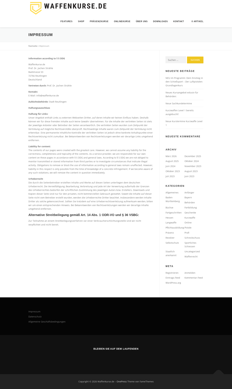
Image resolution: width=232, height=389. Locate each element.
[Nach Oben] (218, 374)
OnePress (122, 381)
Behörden (189, 202)
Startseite (32, 46)
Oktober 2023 (173, 171)
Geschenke (190, 212)
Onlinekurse (122, 21)
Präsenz (170, 232)
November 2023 (192, 166)
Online (188, 222)
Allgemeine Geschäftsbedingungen (46, 321)
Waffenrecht (191, 256)
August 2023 (191, 171)
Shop (81, 21)
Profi (186, 232)
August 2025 (172, 161)
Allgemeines (172, 192)
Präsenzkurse (99, 21)
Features (66, 21)
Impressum (34, 311)
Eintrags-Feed (173, 277)
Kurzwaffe (189, 217)
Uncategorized (192, 251)
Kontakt (178, 21)
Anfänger (189, 192)
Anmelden (189, 272)
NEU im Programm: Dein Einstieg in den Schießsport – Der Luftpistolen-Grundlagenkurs (184, 81)
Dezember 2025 (192, 156)
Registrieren (172, 272)
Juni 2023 (189, 176)
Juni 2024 (170, 166)
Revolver (170, 237)
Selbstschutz (172, 242)
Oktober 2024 (191, 161)
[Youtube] (112, 357)
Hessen (169, 217)
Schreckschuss (192, 237)
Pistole (187, 227)
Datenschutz (35, 316)
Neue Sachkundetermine (179, 103)
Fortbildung (190, 207)
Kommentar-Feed (193, 277)
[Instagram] (120, 357)
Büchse (169, 207)
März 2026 (171, 156)
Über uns (142, 21)
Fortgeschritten (174, 212)
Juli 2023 (170, 176)
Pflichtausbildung (175, 227)
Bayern (188, 197)
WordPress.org (173, 282)
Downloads (160, 21)
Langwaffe (171, 222)
